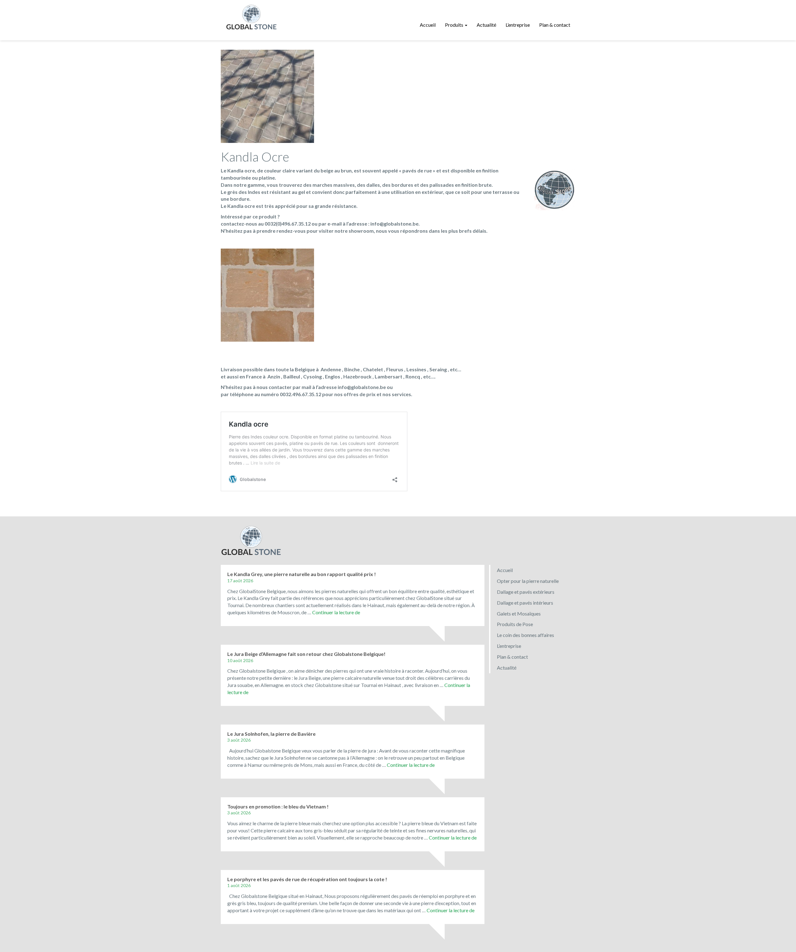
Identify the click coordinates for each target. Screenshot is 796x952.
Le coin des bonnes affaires (525, 635)
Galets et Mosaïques (519, 613)
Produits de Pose (515, 624)
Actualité (486, 25)
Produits (454, 25)
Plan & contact (554, 25)
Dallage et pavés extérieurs (525, 592)
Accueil (428, 25)
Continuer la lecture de (336, 612)
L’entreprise (518, 25)
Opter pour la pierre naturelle (528, 581)
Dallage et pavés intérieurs (525, 603)
